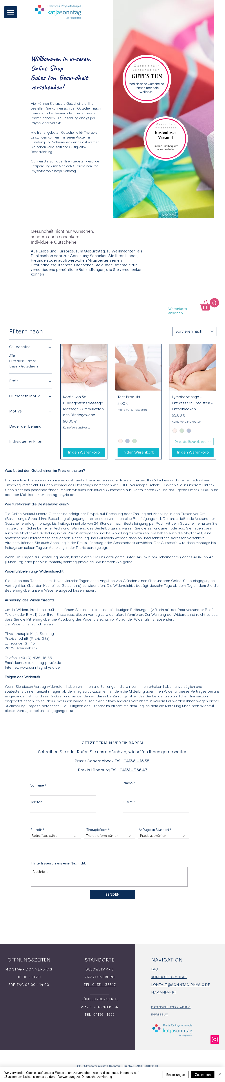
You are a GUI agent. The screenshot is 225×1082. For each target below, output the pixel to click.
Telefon (36, 802)
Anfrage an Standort (154, 829)
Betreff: (36, 829)
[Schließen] (219, 1074)
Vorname (37, 785)
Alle (12, 356)
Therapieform (96, 829)
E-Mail (128, 802)
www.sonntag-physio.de (40, 668)
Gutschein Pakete (22, 361)
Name (128, 783)
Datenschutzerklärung (97, 1076)
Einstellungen (175, 1074)
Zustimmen (203, 1074)
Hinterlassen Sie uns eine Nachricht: (58, 863)
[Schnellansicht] (84, 367)
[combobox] (194, 331)
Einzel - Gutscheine (23, 366)
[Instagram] (214, 1039)
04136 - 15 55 (136, 761)
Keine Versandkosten (77, 427)
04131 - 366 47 (133, 770)
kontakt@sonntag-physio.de (51, 495)
